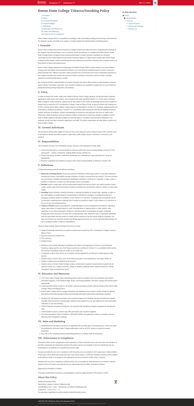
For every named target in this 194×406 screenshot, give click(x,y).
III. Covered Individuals (49, 21)
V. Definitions (46, 26)
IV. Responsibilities (48, 23)
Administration (131, 18)
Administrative (51, 389)
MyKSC (148, 2)
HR (59, 389)
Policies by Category (135, 26)
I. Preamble (45, 15)
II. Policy (44, 18)
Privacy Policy (102, 403)
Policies (130, 21)
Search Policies (134, 23)
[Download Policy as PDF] (115, 387)
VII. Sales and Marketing (50, 31)
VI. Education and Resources (51, 29)
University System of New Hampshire (87, 403)
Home (127, 15)
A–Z (144, 2)
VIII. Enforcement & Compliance (52, 34)
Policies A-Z (132, 29)
